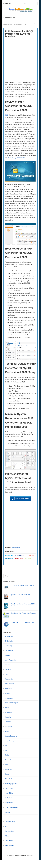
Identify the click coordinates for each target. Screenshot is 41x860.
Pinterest (20, 558)
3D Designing (9, 641)
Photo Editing (9, 793)
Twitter (10, 555)
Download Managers (11, 703)
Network (7, 774)
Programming (9, 802)
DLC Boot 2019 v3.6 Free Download (22, 585)
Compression (9, 679)
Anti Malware (9, 650)
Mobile (7, 755)
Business (8, 669)
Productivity (8, 798)
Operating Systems (11, 783)
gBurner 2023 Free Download (20, 595)
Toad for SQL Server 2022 (16, 158)
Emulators (8, 722)
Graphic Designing (11, 736)
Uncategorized (9, 831)
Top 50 (7, 826)
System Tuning (10, 821)
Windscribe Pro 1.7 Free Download (22, 622)
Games (7, 731)
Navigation (8, 769)
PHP (6, 115)
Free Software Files (17, 855)
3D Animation (9, 636)
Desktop (7, 693)
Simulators (8, 817)
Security (7, 812)
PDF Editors (9, 788)
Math (6, 750)
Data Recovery (9, 684)
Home (5, 23)
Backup (7, 665)
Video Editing (9, 840)
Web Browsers (9, 845)
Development (12, 23)
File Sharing (8, 726)
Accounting (8, 646)
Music (7, 764)
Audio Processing (10, 660)
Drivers (7, 707)
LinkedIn (10, 558)
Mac (6, 745)
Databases (8, 688)
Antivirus (7, 655)
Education (8, 717)
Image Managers (10, 741)
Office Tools (9, 779)
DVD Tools (8, 712)
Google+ (31, 555)
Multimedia (8, 760)
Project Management (11, 807)
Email (30, 558)
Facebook (20, 555)
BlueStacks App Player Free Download (23, 613)
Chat (6, 674)
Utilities (7, 836)
